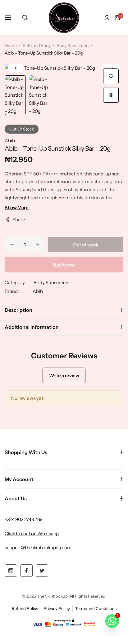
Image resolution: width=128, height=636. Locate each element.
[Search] (25, 17)
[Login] (106, 17)
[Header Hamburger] (11, 17)
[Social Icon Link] (11, 570)
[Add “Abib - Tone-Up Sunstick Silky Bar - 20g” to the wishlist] (111, 76)
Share (18, 220)
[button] (112, 68)
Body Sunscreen (73, 45)
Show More (17, 207)
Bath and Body (37, 45)
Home (11, 45)
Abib (10, 141)
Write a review (64, 375)
